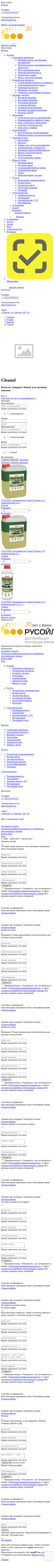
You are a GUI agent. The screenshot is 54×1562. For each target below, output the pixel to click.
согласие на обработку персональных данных (22, 893)
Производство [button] (8, 427)
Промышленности (26, 195)
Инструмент (23, 140)
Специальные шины (27, 170)
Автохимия (17, 115)
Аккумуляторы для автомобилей (33, 132)
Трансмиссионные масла (29, 72)
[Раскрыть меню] (14, 43)
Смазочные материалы (23, 57)
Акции (15, 208)
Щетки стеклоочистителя (30, 152)
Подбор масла (24, 183)
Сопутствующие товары (29, 158)
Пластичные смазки (27, 75)
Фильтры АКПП (25, 112)
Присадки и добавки (27, 127)
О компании (18, 205)
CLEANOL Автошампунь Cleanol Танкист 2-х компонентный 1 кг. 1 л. (23, 603)
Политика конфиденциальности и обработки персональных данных (22, 654)
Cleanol (4, 505)
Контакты (16, 210)
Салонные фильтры (27, 105)
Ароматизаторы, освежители (31, 147)
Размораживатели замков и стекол (34, 120)
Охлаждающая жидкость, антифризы (35, 82)
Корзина (20, 216)
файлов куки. (38, 1555)
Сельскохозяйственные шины (32, 168)
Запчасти (22, 142)
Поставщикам (24, 203)
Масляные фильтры (27, 97)
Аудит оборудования (27, 188)
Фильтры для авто (20, 95)
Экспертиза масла (26, 185)
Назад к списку (8, 617)
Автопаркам (23, 198)
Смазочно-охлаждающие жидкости (34, 92)
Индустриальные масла (29, 70)
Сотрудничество (20, 193)
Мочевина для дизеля (28, 90)
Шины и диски (19, 160)
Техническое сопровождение (31, 180)
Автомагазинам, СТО (28, 200)
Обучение (22, 190)
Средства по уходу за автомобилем (34, 117)
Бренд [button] (4, 442)
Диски (21, 173)
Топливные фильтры (27, 102)
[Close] (2, 844)
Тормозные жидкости (28, 87)
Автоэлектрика (25, 155)
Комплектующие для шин (30, 175)
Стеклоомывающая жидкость (31, 85)
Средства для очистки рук (30, 125)
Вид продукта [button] (7, 403)
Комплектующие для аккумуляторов (35, 135)
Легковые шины (25, 163)
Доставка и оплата (10, 651)
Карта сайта (6, 658)
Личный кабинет (22, 213)
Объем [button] (4, 418)
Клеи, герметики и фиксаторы (32, 122)
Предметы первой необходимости (34, 150)
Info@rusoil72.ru (8, 20)
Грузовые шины (25, 165)
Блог (9, 227)
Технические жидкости (23, 80)
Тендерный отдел (20, 720)
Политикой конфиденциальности (24, 891)
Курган (4, 5)
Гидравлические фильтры (30, 107)
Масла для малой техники (30, 77)
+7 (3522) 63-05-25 (9, 12)
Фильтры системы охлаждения (32, 110)
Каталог (10, 55)
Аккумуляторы (19, 130)
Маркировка (12, 281)
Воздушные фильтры (28, 100)
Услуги (15, 178)
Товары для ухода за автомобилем (34, 145)
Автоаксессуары (20, 137)
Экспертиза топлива (21, 698)
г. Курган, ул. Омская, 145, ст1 (15, 312)
